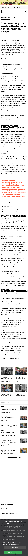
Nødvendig (7, 542)
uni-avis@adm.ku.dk (10, 514)
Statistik (7, 544)
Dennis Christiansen (6, 58)
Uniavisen (4, 7)
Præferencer (16, 542)
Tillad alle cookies (12, 552)
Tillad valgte (15, 547)
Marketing (15, 544)
